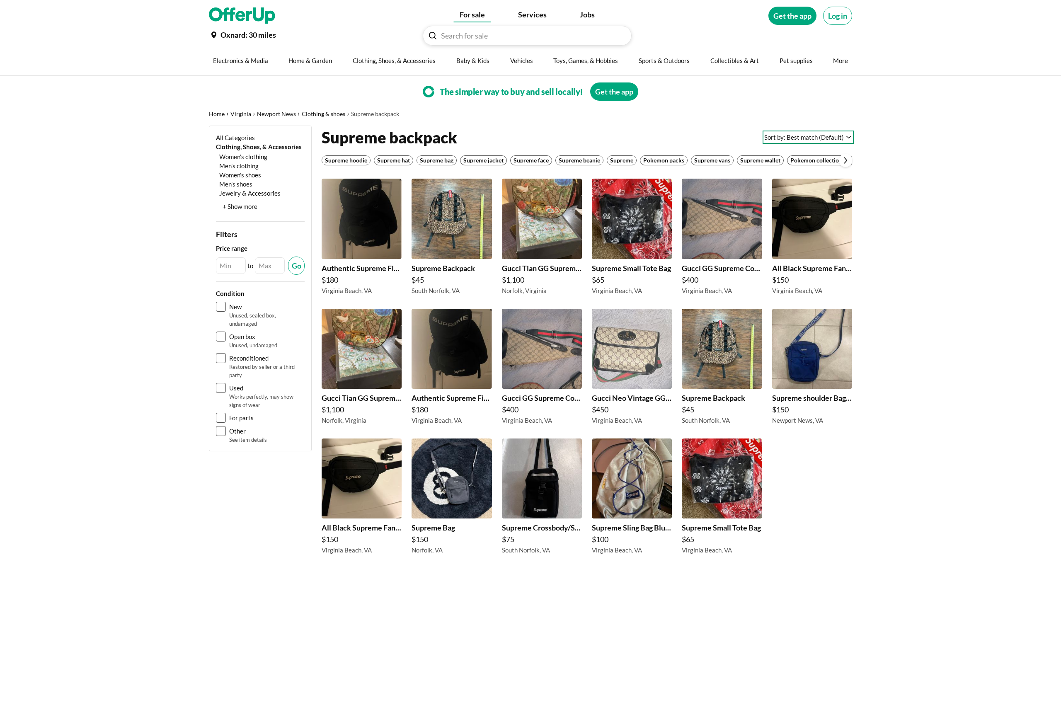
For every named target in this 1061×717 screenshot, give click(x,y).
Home (217, 113)
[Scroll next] (845, 160)
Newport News (276, 113)
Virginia (240, 113)
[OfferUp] (242, 15)
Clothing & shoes (323, 113)
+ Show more (240, 206)
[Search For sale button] (432, 36)
